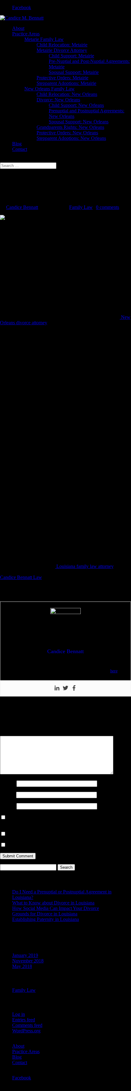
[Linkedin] (57, 688)
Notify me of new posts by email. (39, 845)
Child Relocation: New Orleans (67, 94)
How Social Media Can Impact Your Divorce (55, 908)
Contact (19, 149)
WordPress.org (26, 1030)
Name (7, 783)
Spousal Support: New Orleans (78, 121)
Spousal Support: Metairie (74, 72)
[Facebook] (74, 688)
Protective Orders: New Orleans (67, 132)
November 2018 (28, 960)
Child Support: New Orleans (76, 105)
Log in (18, 1014)
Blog (17, 143)
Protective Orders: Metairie (62, 77)
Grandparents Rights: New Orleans (70, 127)
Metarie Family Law (44, 39)
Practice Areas (26, 33)
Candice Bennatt (22, 207)
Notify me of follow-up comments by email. (49, 834)
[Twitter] (65, 688)
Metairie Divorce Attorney (62, 50)
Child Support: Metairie (71, 55)
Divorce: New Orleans (58, 99)
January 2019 (25, 955)
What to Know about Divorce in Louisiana (53, 902)
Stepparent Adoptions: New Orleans (71, 138)
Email (7, 794)
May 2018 (22, 966)
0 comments (107, 207)
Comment (11, 733)
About (18, 28)
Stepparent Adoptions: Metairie (66, 83)
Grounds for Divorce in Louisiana (44, 913)
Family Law (81, 207)
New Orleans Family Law (49, 88)
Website (7, 806)
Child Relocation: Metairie (62, 44)
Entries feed (23, 1019)
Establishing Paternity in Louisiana (45, 919)
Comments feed (27, 1025)
